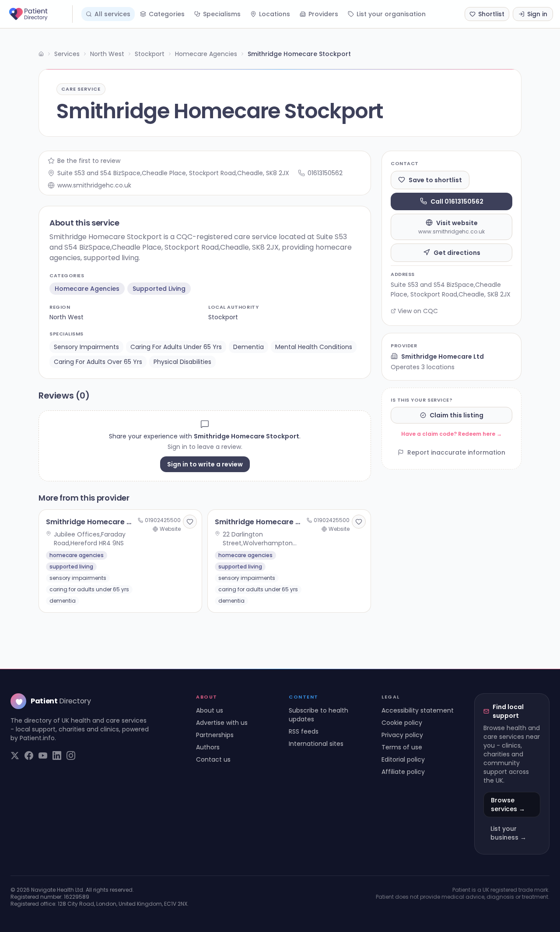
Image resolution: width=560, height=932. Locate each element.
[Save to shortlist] (190, 522)
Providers (323, 14)
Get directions (457, 252)
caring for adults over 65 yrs (98, 361)
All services (112, 14)
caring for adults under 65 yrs (176, 346)
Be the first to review (88, 160)
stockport (223, 317)
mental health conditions (313, 346)
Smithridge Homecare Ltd (442, 356)
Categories (167, 14)
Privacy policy (402, 735)
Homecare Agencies (206, 53)
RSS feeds (303, 731)
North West (107, 53)
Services (67, 53)
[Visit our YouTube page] (42, 755)
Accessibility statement (418, 710)
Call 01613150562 (456, 201)
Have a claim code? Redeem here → (451, 434)
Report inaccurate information (456, 452)
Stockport (149, 53)
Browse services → (508, 804)
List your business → (508, 833)
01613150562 (325, 173)
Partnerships (215, 735)
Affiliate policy (403, 771)
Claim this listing (456, 415)
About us (209, 710)
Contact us (213, 759)
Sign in (537, 14)
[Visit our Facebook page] (28, 755)
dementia (248, 346)
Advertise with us (222, 722)
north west (66, 317)
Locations (274, 14)
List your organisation (391, 14)
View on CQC (418, 311)
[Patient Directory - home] (40, 14)
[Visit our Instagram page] (70, 755)
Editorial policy (403, 759)
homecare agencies (87, 288)
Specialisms (222, 14)
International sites (316, 743)
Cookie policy (402, 722)
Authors (208, 747)
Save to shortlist (435, 179)
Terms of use (402, 747)
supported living (159, 288)
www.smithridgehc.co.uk (94, 185)
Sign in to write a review (205, 464)
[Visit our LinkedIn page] (56, 755)
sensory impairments (86, 346)
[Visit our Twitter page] (14, 755)
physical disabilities (182, 361)
